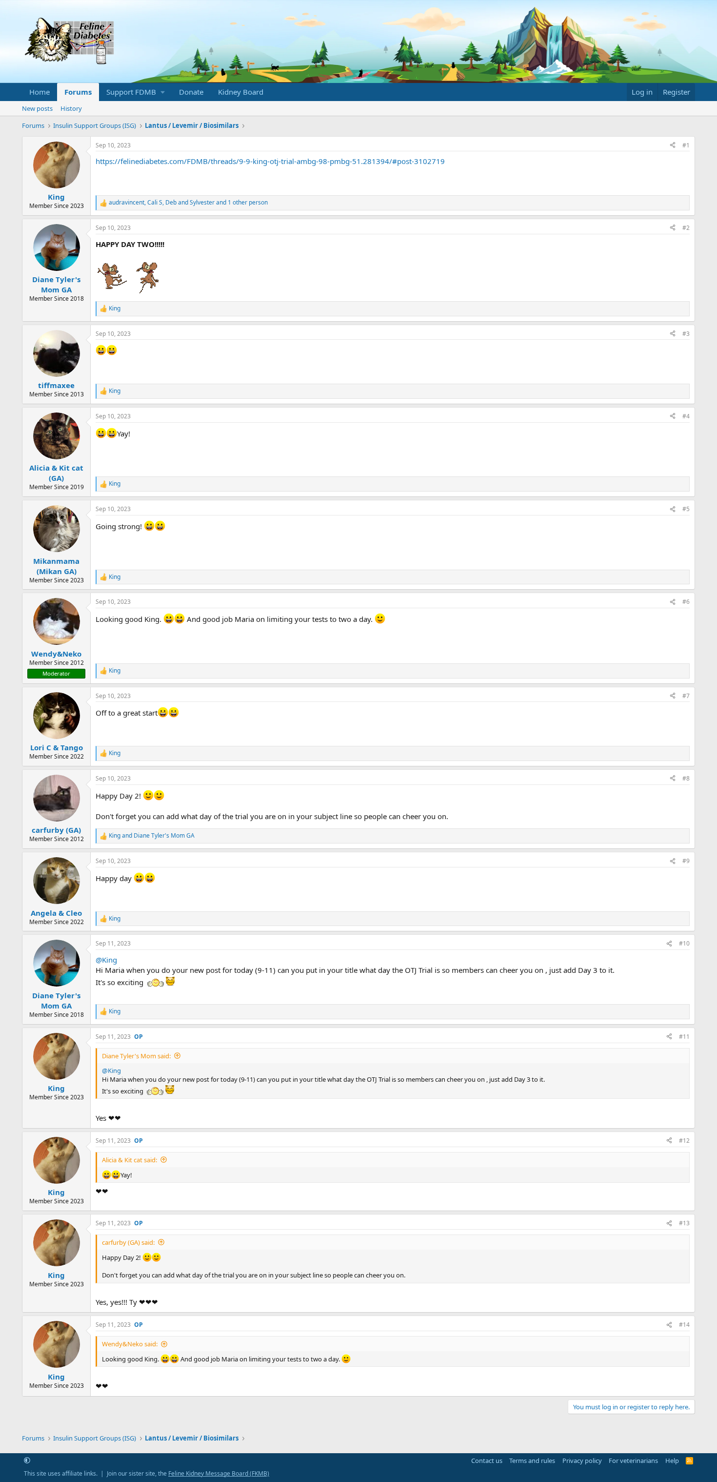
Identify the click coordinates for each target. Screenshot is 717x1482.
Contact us (486, 1460)
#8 (686, 778)
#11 (684, 1036)
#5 (686, 509)
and (152, 836)
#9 (686, 861)
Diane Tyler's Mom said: (136, 1055)
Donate (191, 92)
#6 (686, 601)
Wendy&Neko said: (130, 1343)
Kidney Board (240, 92)
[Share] (672, 145)
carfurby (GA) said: (128, 1242)
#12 (684, 1140)
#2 (686, 228)
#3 (686, 333)
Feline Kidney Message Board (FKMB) (218, 1473)
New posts (37, 108)
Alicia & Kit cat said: (129, 1159)
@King (106, 960)
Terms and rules (532, 1460)
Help (672, 1460)
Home (39, 92)
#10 (684, 943)
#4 (686, 416)
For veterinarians (633, 1460)
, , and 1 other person (188, 202)
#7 (686, 696)
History (71, 108)
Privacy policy (582, 1460)
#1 (686, 145)
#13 (684, 1223)
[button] (135, 92)
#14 (684, 1324)
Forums (78, 92)
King (56, 197)
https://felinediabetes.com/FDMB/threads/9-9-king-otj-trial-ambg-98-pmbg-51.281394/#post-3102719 (270, 161)
